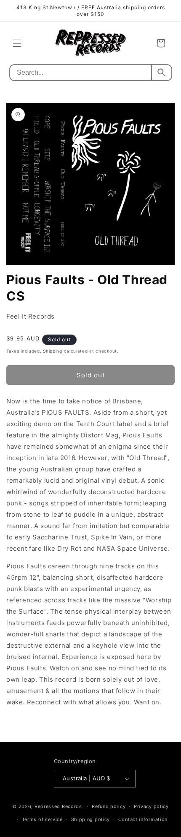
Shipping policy (90, 819)
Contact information (143, 819)
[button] (17, 43)
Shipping (52, 350)
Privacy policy (151, 806)
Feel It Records (30, 316)
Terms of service (42, 819)
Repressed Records (58, 806)
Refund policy (108, 806)
